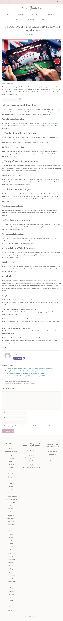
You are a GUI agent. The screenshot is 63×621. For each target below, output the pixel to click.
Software (11, 467)
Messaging (11, 524)
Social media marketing (12, 499)
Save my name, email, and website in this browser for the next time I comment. (27, 426)
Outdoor (11, 594)
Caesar (36, 34)
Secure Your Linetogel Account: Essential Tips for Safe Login (25, 373)
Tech (7, 14)
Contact (8, 2)
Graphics (11, 458)
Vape (11, 550)
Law (12, 578)
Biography (11, 562)
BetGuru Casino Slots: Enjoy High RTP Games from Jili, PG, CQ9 (25, 376)
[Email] (24, 358)
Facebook (11, 521)
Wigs (11, 588)
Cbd (11, 540)
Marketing (11, 493)
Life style (31, 19)
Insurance (11, 486)
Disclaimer (52, 454)
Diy (11, 512)
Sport (11, 600)
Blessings (11, 566)
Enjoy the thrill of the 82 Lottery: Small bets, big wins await (24, 371)
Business (20, 14)
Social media (51, 14)
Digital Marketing (12, 496)
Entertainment (11, 581)
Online (11, 461)
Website (11, 471)
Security (11, 464)
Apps (11, 455)
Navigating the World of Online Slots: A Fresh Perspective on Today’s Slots (29, 368)
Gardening (11, 515)
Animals (11, 556)
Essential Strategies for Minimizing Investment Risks (16, 381)
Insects (11, 591)
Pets (11, 597)
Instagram (11, 528)
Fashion (11, 585)
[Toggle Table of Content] (19, 99)
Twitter (11, 531)
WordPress (11, 474)
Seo (11, 505)
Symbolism (11, 604)
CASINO (6, 380)
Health (18, 19)
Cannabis (11, 537)
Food (11, 547)
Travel (11, 607)
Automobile (11, 559)
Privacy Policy (52, 451)
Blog (11, 569)
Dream (11, 572)
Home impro (35, 14)
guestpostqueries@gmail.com (31, 467)
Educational (11, 575)
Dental (11, 543)
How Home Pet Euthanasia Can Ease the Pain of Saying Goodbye (20, 383)
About (52, 458)
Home (2, 2)
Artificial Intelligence (11, 451)
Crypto (11, 480)
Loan (11, 490)
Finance (11, 483)
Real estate (11, 502)
